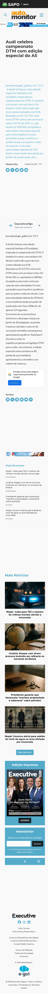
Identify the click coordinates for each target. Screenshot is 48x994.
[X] (12, 170)
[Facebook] (8, 170)
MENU (26, 4)
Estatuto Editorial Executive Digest (24, 937)
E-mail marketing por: (24, 962)
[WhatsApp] (22, 170)
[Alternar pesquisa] (5, 14)
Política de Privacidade (24, 953)
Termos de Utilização (24, 950)
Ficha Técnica (24, 928)
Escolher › (14, 383)
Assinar (25, 820)
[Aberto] (41, 15)
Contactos (23, 956)
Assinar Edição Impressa (24, 944)
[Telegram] (31, 400)
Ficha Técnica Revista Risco (24, 931)
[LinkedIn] (17, 170)
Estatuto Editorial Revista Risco (24, 941)
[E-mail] (26, 170)
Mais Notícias (25, 752)
